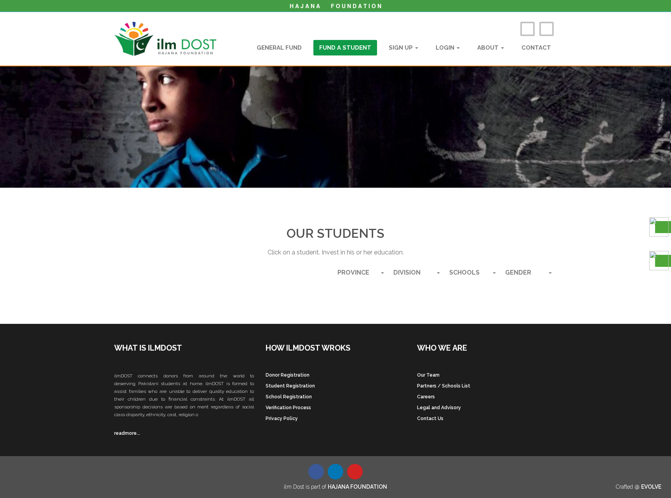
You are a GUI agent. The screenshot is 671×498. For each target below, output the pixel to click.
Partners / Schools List (443, 386)
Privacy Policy (282, 418)
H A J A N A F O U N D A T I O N (335, 6)
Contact (536, 47)
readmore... (127, 433)
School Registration (289, 396)
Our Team (428, 375)
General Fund (279, 47)
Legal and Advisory (439, 407)
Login (446, 47)
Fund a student (345, 47)
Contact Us (430, 418)
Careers (426, 396)
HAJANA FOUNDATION (357, 487)
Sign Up (401, 47)
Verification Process (288, 407)
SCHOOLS (464, 272)
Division (407, 272)
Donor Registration (287, 375)
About (488, 47)
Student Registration (290, 386)
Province (353, 272)
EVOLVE (651, 487)
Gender (518, 272)
